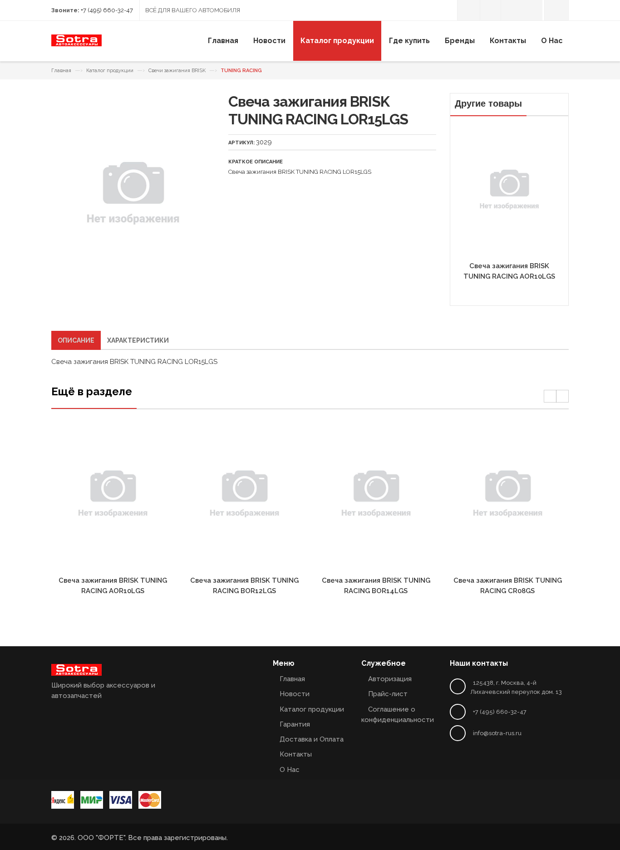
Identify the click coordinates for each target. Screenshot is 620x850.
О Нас (290, 770)
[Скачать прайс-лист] (490, 10)
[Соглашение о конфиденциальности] (511, 10)
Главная (61, 71)
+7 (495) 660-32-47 (107, 10)
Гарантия (295, 724)
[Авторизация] (469, 10)
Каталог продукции (109, 71)
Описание (76, 340)
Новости (295, 694)
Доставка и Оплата (312, 739)
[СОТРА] (76, 43)
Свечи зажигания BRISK (177, 71)
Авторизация (390, 679)
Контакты (296, 754)
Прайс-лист (388, 694)
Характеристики (138, 340)
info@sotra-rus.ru (497, 733)
